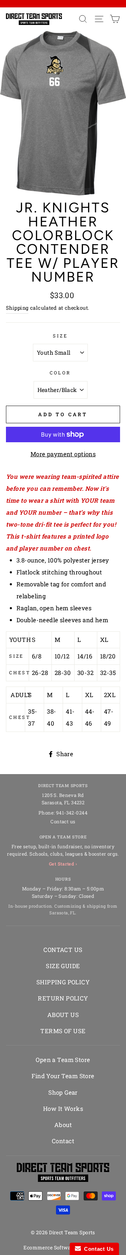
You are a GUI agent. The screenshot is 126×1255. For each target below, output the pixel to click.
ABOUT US (63, 1015)
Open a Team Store (63, 1060)
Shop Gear (63, 1092)
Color (60, 372)
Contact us (62, 821)
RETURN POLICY (63, 998)
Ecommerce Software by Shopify (62, 1247)
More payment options (63, 454)
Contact (63, 1141)
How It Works (63, 1109)
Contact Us (97, 1249)
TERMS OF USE (62, 1031)
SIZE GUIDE (63, 966)
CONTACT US (62, 950)
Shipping (17, 307)
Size (60, 336)
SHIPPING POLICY (63, 982)
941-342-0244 (72, 813)
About (63, 1125)
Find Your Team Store (62, 1076)
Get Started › (63, 864)
